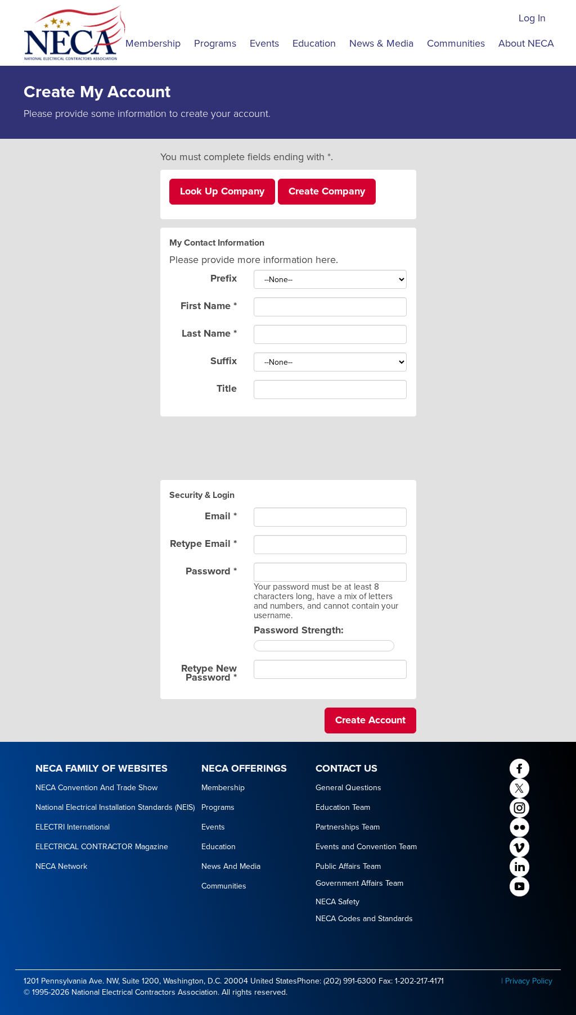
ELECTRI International (72, 827)
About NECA (526, 43)
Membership (153, 43)
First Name (209, 305)
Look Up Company (222, 191)
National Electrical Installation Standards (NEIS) (115, 807)
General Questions (348, 787)
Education (314, 43)
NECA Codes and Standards (364, 918)
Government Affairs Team (359, 883)
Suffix (223, 360)
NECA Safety (337, 902)
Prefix (223, 277)
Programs (215, 43)
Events (264, 43)
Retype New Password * (209, 672)
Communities (456, 43)
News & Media (381, 43)
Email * (221, 515)
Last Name (209, 332)
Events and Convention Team (366, 846)
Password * (211, 570)
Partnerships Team (348, 827)
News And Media (230, 866)
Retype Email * (203, 542)
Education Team (343, 807)
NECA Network (61, 866)
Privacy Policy (528, 981)
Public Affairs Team (348, 866)
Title (227, 387)
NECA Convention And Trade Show (96, 787)
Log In (532, 18)
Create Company (327, 191)
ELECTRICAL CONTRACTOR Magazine (101, 846)
